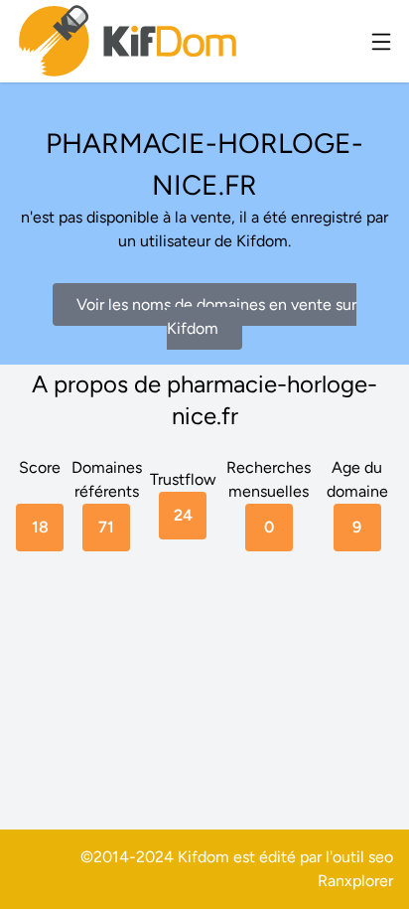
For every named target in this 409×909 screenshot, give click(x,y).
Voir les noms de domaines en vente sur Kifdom (216, 316)
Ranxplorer (355, 880)
